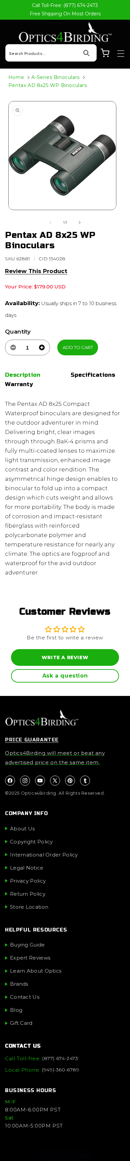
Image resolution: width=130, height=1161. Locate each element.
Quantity (18, 331)
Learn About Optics (35, 971)
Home (16, 77)
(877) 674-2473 (60, 1058)
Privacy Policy (28, 881)
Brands (19, 984)
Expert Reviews (30, 958)
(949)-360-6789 (60, 1070)
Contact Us (24, 997)
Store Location (29, 907)
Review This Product (36, 271)
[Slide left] (50, 222)
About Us (22, 828)
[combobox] (51, 53)
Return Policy (27, 894)
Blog (16, 1010)
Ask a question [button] (65, 676)
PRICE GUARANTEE (32, 740)
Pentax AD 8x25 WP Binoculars (47, 85)
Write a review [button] (65, 657)
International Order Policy (44, 855)
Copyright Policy (31, 841)
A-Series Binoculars (55, 77)
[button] (117, 53)
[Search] (86, 53)
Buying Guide (27, 945)
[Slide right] (79, 222)
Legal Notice (27, 868)
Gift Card (21, 1023)
